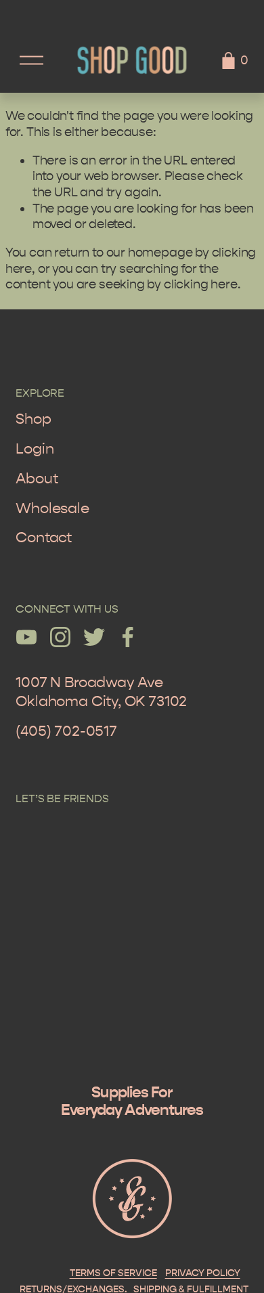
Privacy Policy (202, 1273)
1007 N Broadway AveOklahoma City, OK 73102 (101, 692)
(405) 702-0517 (66, 731)
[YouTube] (26, 637)
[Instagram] (60, 637)
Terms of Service (113, 1273)
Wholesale (52, 508)
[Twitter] (94, 637)
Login (34, 449)
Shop (33, 419)
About (37, 478)
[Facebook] (128, 637)
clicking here (201, 284)
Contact (44, 537)
